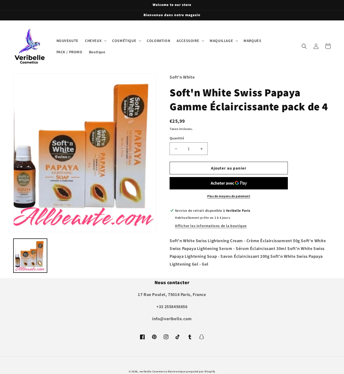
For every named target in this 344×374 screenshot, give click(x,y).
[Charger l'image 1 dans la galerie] (30, 255)
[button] (95, 40)
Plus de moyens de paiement (228, 196)
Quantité (177, 138)
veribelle (145, 371)
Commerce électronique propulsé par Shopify (183, 371)
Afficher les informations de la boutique (211, 225)
